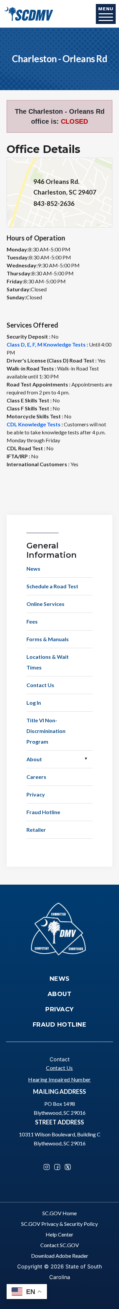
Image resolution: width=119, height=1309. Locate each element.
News (33, 568)
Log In (33, 702)
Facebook (57, 1167)
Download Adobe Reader (59, 1255)
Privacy (35, 794)
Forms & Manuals (47, 639)
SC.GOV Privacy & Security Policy (59, 1224)
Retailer (36, 829)
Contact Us (40, 685)
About (34, 759)
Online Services (45, 604)
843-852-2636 (53, 203)
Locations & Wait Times (47, 662)
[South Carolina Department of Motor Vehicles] (28, 13)
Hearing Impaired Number (59, 1079)
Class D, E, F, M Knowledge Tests (46, 344)
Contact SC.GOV (59, 1245)
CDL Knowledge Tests (33, 424)
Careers (36, 777)
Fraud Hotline (43, 812)
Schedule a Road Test (52, 586)
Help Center (59, 1234)
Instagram (47, 1167)
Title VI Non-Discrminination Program (45, 731)
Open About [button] (86, 758)
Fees (32, 621)
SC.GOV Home (59, 1213)
